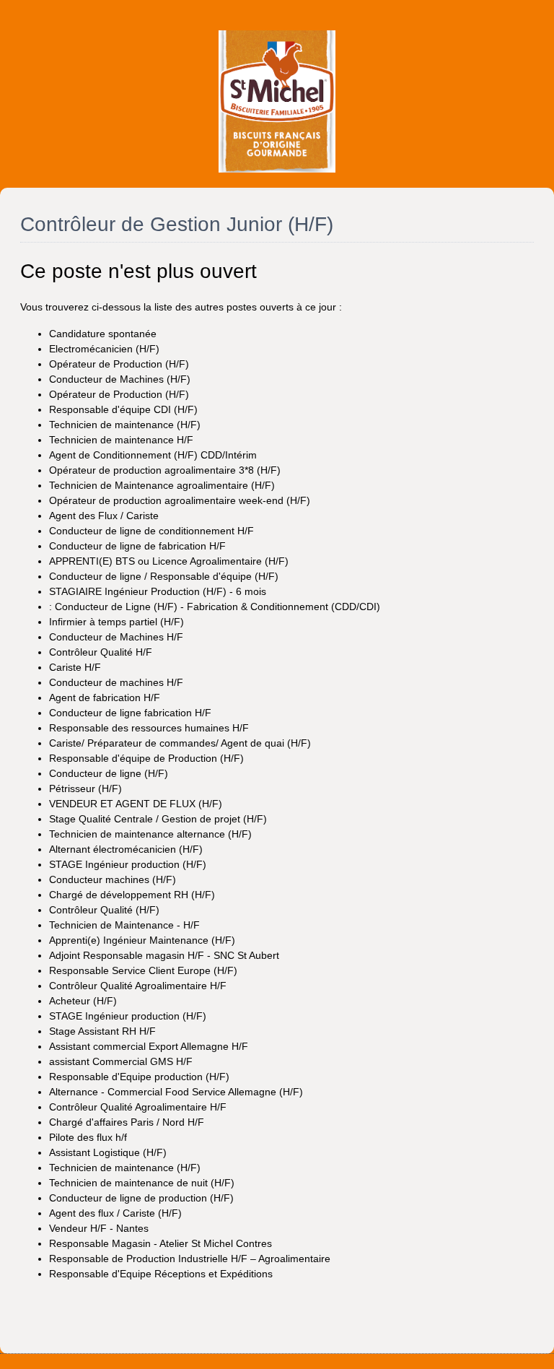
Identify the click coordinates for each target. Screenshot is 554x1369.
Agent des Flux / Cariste (104, 515)
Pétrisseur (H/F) (85, 788)
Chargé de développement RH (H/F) (132, 894)
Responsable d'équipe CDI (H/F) (123, 409)
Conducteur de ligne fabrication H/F (130, 712)
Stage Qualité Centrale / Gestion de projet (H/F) (158, 819)
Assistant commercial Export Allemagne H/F (148, 1046)
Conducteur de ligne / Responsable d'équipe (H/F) (163, 576)
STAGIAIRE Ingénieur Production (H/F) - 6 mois (157, 591)
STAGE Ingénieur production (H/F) (127, 864)
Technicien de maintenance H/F (121, 440)
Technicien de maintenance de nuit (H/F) (141, 1182)
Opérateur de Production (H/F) (119, 364)
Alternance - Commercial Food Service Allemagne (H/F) (176, 1092)
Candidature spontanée (103, 333)
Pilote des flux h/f (88, 1137)
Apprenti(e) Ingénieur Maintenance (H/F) (142, 940)
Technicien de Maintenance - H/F (124, 925)
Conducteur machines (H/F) (112, 879)
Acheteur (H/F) (83, 1001)
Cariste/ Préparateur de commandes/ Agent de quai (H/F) (180, 743)
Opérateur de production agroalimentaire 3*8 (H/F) (165, 470)
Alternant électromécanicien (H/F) (126, 849)
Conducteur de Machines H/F (116, 637)
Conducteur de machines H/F (116, 682)
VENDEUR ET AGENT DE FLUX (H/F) (135, 803)
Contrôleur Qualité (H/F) (104, 910)
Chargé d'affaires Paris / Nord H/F (126, 1122)
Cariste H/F (75, 667)
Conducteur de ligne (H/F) (108, 773)
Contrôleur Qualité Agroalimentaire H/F (138, 985)
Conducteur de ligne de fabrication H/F (137, 546)
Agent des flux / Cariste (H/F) (115, 1213)
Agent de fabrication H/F (104, 697)
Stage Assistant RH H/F (102, 1031)
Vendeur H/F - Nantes (99, 1228)
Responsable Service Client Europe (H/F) (143, 970)
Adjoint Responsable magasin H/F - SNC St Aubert (164, 955)
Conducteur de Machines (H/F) (119, 379)
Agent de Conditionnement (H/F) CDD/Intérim (153, 455)
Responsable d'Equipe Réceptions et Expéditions (161, 1273)
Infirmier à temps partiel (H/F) (116, 621)
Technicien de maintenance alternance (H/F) (150, 834)
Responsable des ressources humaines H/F (149, 728)
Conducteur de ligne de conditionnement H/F (151, 530)
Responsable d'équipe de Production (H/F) (146, 758)
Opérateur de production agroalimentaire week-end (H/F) (179, 500)
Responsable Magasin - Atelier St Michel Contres (160, 1243)
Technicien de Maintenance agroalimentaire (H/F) (162, 485)
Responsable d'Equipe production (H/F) (139, 1076)
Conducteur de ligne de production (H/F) (141, 1198)
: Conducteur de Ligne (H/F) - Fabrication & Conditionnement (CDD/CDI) (214, 606)
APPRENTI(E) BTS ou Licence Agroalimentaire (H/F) (169, 561)
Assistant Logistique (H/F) (108, 1152)
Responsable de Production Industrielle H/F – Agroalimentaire (189, 1258)
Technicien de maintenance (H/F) (125, 424)
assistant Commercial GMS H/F (121, 1061)
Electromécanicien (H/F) (104, 349)
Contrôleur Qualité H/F (100, 652)
